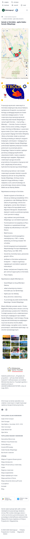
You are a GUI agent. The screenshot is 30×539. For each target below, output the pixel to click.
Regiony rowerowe (7, 470)
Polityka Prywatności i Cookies (13, 531)
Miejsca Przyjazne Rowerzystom (11, 459)
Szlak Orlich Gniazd (7, 419)
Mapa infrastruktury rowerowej (11, 465)
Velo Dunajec (5, 421)
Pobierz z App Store (24, 498)
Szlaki (3, 467)
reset (24, 5)
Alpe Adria (4, 432)
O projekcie (5, 484)
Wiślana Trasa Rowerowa (9, 442)
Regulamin (20, 532)
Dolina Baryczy (6, 444)
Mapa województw (7, 473)
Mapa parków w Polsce (8, 478)
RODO (5, 534)
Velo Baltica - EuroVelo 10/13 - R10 (12, 424)
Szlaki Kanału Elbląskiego (9, 450)
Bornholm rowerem (7, 452)
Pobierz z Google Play (8, 498)
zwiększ (6, 2)
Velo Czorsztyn (6, 427)
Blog (2, 489)
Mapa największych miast (9, 475)
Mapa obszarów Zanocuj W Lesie (11, 481)
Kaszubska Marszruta (8, 439)
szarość (16, 5)
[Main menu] (27, 10)
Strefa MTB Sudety (7, 447)
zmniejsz (16, 2)
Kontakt (3, 486)
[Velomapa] (2, 17)
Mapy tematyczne (6, 462)
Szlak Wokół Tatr (6, 430)
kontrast (6, 5)
